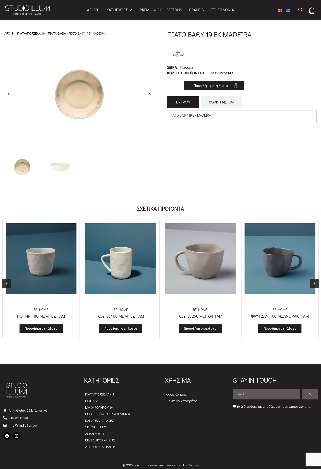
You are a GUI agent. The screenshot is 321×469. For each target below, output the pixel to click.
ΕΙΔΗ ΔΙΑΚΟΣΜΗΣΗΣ (100, 440)
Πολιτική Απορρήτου (182, 401)
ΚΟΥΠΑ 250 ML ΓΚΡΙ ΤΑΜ (121, 316)
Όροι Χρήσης (176, 394)
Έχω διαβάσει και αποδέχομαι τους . (274, 406)
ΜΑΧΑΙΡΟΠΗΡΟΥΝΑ (99, 407)
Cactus (193, 465)
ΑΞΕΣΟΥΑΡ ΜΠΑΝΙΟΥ (100, 446)
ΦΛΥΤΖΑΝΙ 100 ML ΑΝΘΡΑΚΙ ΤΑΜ (200, 316)
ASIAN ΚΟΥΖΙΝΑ (96, 433)
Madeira (186, 67)
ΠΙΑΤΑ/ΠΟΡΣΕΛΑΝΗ (31, 33)
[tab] (183, 102)
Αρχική (9, 33)
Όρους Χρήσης (299, 406)
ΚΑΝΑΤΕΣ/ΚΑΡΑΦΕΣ (99, 420)
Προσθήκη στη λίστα (210, 85)
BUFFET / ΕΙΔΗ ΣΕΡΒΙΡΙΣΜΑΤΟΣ (108, 414)
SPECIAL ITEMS (96, 427)
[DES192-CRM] (79, 94)
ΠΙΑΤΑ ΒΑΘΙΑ (57, 33)
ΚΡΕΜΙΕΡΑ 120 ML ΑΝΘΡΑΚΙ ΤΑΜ (280, 316)
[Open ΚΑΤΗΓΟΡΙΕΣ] (131, 10)
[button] (8, 94)
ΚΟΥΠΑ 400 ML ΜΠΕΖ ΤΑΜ (41, 316)
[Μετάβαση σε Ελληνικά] (288, 10)
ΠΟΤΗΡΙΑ (91, 401)
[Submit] (310, 394)
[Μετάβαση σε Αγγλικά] (280, 10)
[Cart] (312, 10)
